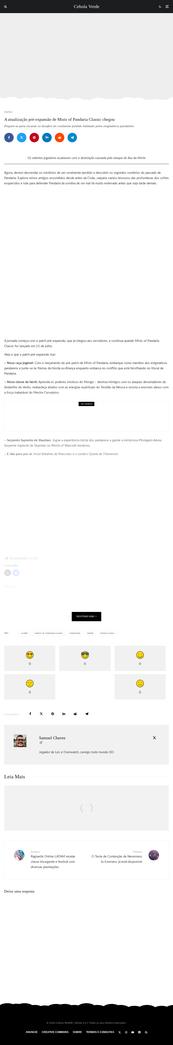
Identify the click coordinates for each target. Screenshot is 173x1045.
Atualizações (41, 410)
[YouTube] (132, 1032)
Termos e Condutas (100, 1032)
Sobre (77, 1032)
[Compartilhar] (9, 137)
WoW (90, 633)
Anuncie (32, 1032)
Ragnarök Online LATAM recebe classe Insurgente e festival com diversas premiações (53, 860)
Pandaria (75, 633)
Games (8, 111)
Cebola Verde (86, 6)
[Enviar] (59, 137)
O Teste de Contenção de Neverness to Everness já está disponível (117, 857)
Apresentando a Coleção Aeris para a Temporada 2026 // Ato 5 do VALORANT (90, 419)
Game (25, 633)
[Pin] (34, 137)
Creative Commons (55, 1032)
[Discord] (139, 1032)
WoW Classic (108, 633)
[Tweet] (21, 137)
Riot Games (68, 410)
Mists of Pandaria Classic (49, 633)
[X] (119, 1032)
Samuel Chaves (52, 737)
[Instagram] (126, 1032)
